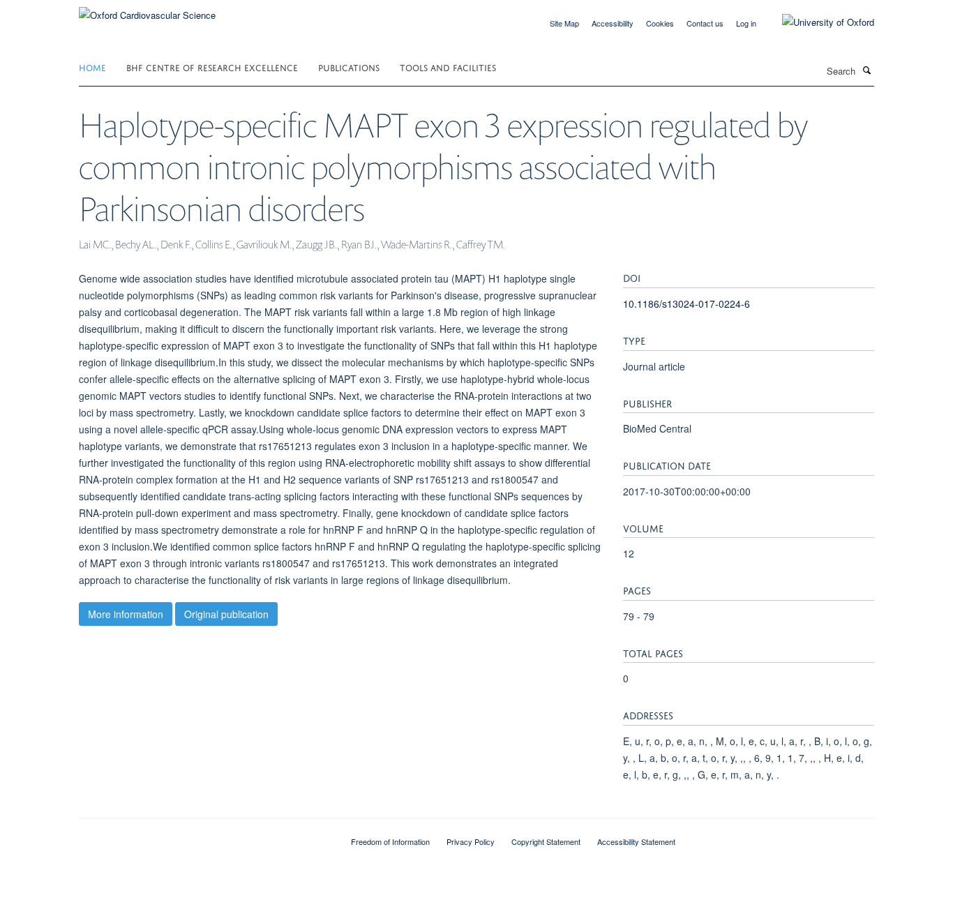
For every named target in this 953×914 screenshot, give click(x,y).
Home (92, 66)
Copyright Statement (545, 841)
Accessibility (612, 23)
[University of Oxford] (817, 22)
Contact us (704, 23)
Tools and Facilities (448, 66)
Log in (746, 23)
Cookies (660, 23)
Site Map (564, 23)
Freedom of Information (390, 841)
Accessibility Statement (636, 841)
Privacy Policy (471, 841)
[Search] (866, 69)
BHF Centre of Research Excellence (212, 66)
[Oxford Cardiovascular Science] (147, 10)
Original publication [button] (226, 614)
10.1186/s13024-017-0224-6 (686, 303)
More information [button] (125, 614)
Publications (349, 66)
